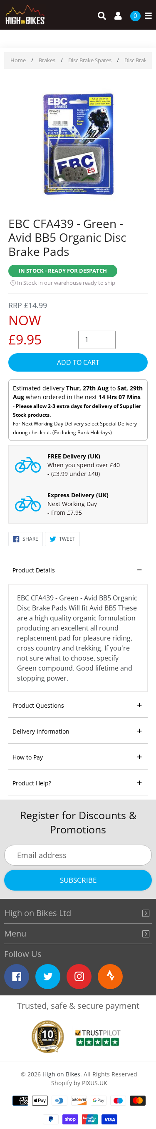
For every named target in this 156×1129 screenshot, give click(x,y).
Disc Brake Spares (89, 60)
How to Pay (27, 757)
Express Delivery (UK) (78, 495)
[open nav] (146, 16)
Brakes (47, 60)
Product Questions (38, 705)
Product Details (33, 570)
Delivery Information (40, 731)
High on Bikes (61, 1074)
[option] (78, 144)
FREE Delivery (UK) (73, 456)
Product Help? (31, 783)
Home (18, 60)
